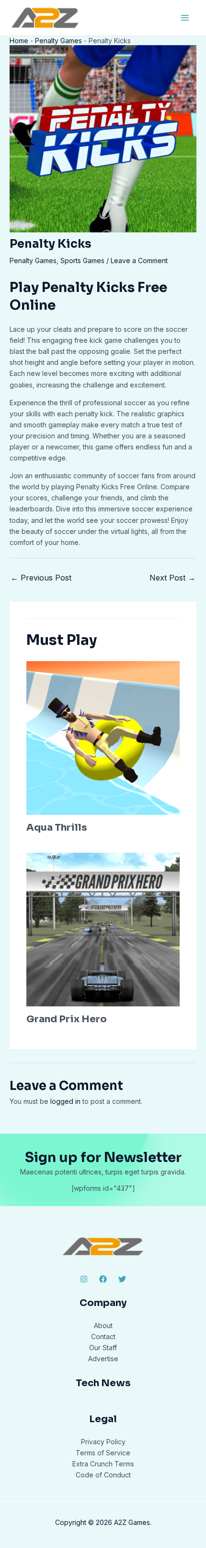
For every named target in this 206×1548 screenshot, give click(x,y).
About (103, 1325)
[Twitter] (122, 1279)
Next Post (172, 577)
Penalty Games (58, 40)
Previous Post (41, 577)
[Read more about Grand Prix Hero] (103, 929)
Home (19, 40)
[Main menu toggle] (185, 17)
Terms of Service (103, 1453)
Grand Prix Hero (66, 1019)
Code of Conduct (103, 1475)
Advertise (103, 1358)
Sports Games (82, 260)
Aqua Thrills (56, 828)
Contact (103, 1336)
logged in (65, 1101)
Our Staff (103, 1347)
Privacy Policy (103, 1442)
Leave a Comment (139, 260)
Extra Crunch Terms (103, 1464)
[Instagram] (84, 1279)
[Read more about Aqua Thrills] (103, 737)
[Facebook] (103, 1279)
